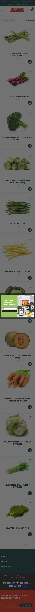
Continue (9, 311)
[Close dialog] (33, 295)
